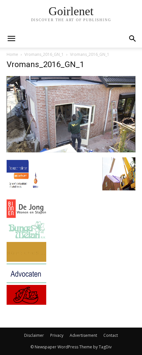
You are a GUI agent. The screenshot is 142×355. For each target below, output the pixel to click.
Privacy (56, 335)
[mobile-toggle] (11, 39)
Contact (110, 335)
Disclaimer (34, 335)
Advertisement (83, 335)
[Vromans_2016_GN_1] (71, 150)
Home (12, 54)
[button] (133, 39)
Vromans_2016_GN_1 (44, 54)
